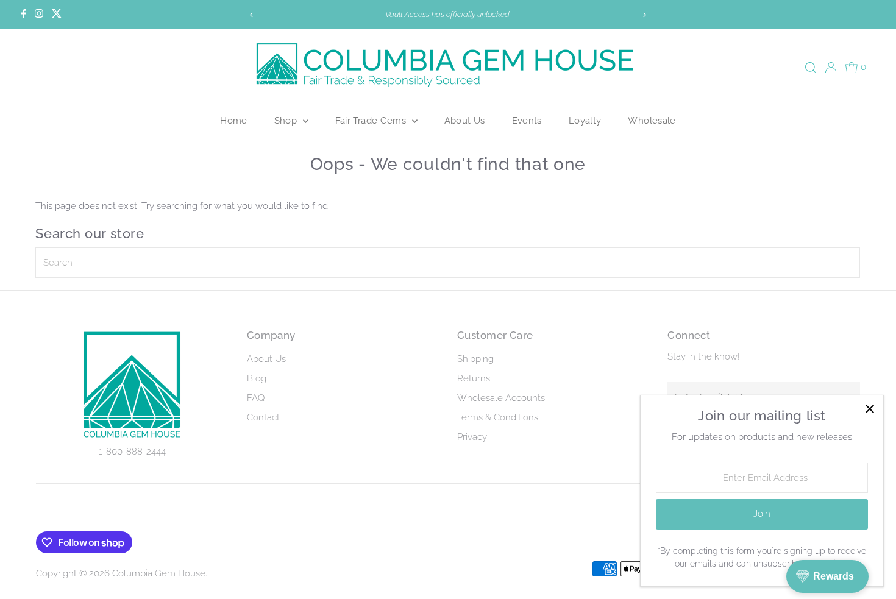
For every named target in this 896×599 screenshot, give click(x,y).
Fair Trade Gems (372, 120)
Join (761, 513)
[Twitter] (57, 14)
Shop (287, 120)
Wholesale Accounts (501, 397)
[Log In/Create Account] (830, 67)
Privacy (472, 436)
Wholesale (651, 120)
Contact (263, 417)
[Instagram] (39, 14)
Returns (473, 378)
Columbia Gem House (158, 573)
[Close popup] (869, 409)
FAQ (256, 397)
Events (527, 120)
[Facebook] (23, 14)
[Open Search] (810, 67)
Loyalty (585, 120)
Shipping (475, 358)
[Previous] (251, 15)
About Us (464, 120)
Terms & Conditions (497, 417)
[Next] (644, 15)
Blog (256, 378)
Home (233, 120)
